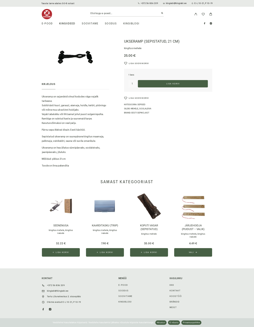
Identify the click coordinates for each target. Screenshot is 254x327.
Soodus (111, 23)
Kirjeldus (48, 84)
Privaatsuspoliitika (191, 322)
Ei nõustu (173, 322)
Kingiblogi (131, 23)
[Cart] (210, 14)
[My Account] (195, 14)
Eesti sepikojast (140, 112)
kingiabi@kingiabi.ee (176, 3)
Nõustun (161, 322)
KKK (172, 285)
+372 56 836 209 (149, 3)
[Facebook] (204, 24)
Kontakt (175, 290)
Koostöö (176, 296)
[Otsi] (162, 13)
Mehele (134, 108)
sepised (141, 104)
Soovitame (90, 23)
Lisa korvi (173, 84)
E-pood (47, 23)
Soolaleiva (145, 108)
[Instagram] (211, 24)
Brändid (175, 302)
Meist (173, 307)
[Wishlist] (203, 15)
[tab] (48, 86)
